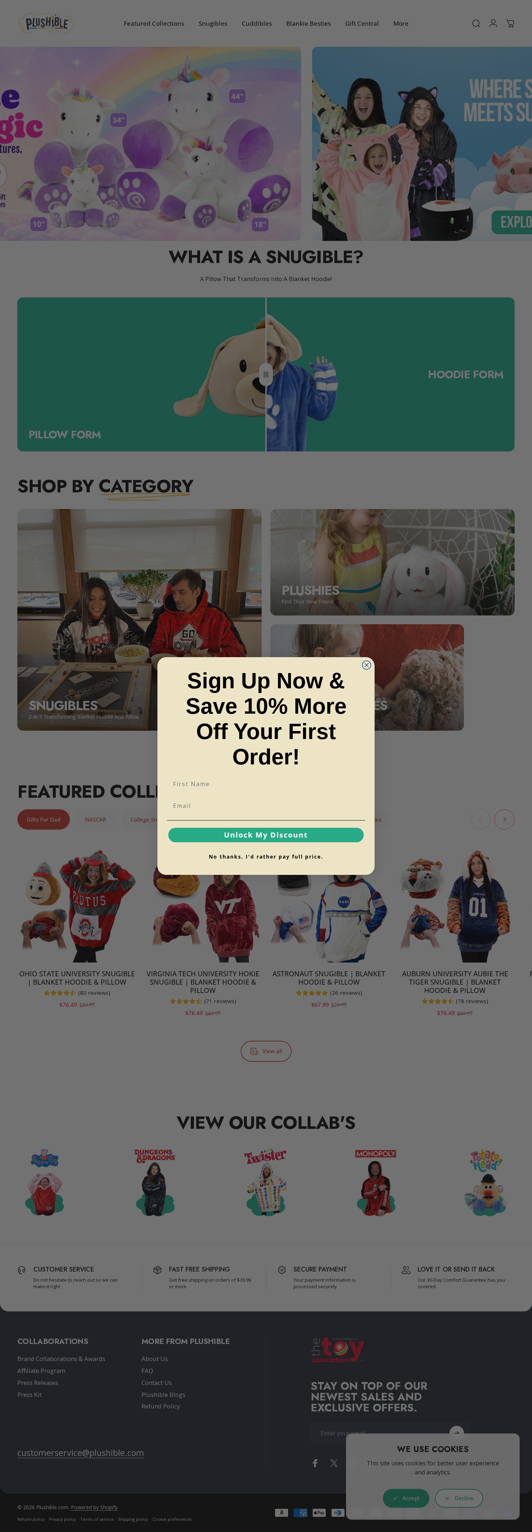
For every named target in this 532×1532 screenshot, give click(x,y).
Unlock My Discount (266, 835)
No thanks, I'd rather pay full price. (266, 856)
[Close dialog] (366, 665)
